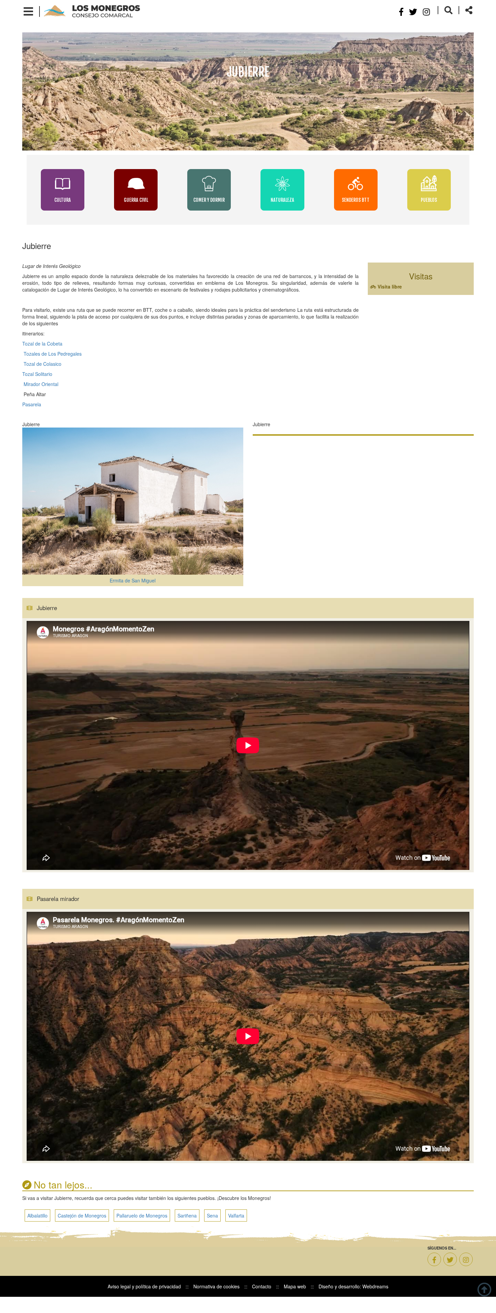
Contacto (261, 1302)
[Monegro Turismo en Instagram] (466, 1275)
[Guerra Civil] (136, 183)
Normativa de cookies (216, 1302)
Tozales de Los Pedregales (52, 353)
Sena (212, 1231)
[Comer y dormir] (209, 183)
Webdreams (375, 1302)
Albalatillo (37, 1231)
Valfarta (236, 1231)
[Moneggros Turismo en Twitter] (413, 11)
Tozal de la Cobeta (42, 343)
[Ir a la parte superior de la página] (484, 1289)
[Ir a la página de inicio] (92, 10)
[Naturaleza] (283, 183)
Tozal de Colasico (42, 363)
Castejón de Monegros (82, 1231)
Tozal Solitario (37, 374)
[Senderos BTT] (356, 183)
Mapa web (295, 1302)
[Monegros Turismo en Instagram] (426, 11)
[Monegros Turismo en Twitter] (450, 1275)
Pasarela (31, 404)
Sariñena (187, 1231)
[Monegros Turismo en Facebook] (434, 1275)
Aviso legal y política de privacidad (144, 1302)
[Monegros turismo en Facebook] (401, 11)
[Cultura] (63, 183)
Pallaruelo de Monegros (141, 1231)
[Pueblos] (429, 183)
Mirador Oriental (41, 384)
